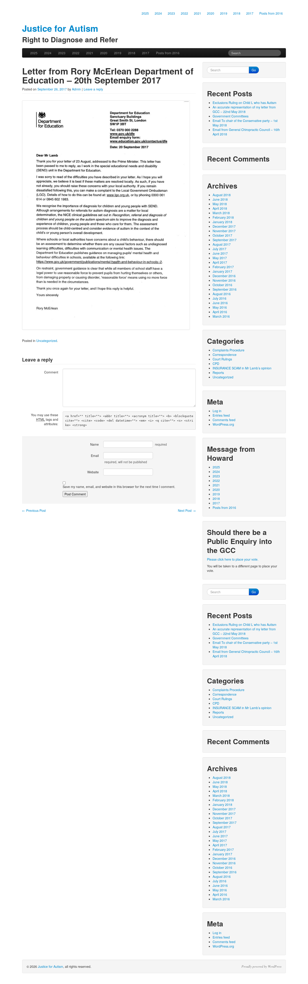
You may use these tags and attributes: (44, 419)
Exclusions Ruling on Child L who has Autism (244, 102)
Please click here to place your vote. (232, 559)
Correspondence (225, 354)
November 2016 (224, 280)
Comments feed (224, 420)
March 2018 (221, 213)
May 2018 (220, 204)
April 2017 (220, 262)
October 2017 (222, 235)
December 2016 (224, 276)
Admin (76, 89)
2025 (145, 13)
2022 (184, 13)
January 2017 (222, 271)
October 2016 (222, 285)
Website (93, 472)
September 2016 (225, 289)
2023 (171, 13)
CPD (216, 363)
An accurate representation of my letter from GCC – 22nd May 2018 (244, 109)
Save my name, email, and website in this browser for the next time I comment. (119, 486)
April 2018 (220, 208)
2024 (158, 13)
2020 (210, 13)
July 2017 (219, 249)
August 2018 (222, 195)
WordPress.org (223, 424)
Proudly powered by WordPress (261, 966)
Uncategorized (46, 340)
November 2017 (224, 231)
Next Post (187, 510)
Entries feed (221, 415)
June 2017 (220, 253)
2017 (249, 13)
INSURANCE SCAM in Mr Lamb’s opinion (242, 368)
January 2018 (222, 222)
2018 (236, 13)
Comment (51, 372)
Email (95, 455)
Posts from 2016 (271, 13)
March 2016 (221, 316)
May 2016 (220, 307)
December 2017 (224, 226)
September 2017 (225, 240)
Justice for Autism (50, 966)
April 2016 (220, 312)
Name (94, 444)
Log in (217, 411)
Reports (218, 372)
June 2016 (220, 303)
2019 (223, 13)
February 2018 (223, 217)
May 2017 (220, 258)
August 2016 (222, 294)
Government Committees (230, 116)
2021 (197, 13)
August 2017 (222, 244)
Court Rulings (222, 359)
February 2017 (223, 267)
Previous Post (34, 510)
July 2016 (219, 298)
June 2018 (220, 199)
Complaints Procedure (228, 350)
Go (254, 70)
